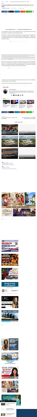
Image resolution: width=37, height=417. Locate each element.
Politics (7, 1)
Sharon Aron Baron (6, 8)
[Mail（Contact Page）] (12, 95)
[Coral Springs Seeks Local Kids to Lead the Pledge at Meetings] (9, 129)
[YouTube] (20, 95)
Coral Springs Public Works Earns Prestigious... (10, 409)
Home (2, 1)
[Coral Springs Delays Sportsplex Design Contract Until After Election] (9, 153)
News (17, 103)
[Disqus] (18, 173)
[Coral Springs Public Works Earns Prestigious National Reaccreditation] (27, 129)
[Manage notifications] (2, 414)
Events (33, 103)
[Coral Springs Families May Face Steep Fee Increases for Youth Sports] (27, 141)
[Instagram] (18, 95)
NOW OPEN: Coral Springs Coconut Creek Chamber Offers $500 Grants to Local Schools (22, 106)
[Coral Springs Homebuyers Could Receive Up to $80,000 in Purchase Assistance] (9, 141)
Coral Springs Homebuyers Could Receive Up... (10, 414)
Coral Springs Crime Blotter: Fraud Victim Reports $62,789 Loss (6, 106)
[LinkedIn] (22, 95)
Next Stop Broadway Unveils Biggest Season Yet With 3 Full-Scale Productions (30, 106)
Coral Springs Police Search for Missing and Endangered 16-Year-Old (14, 106)
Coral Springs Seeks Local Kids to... (10, 404)
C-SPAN (16, 29)
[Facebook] (16, 95)
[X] (14, 95)
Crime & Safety (8, 103)
